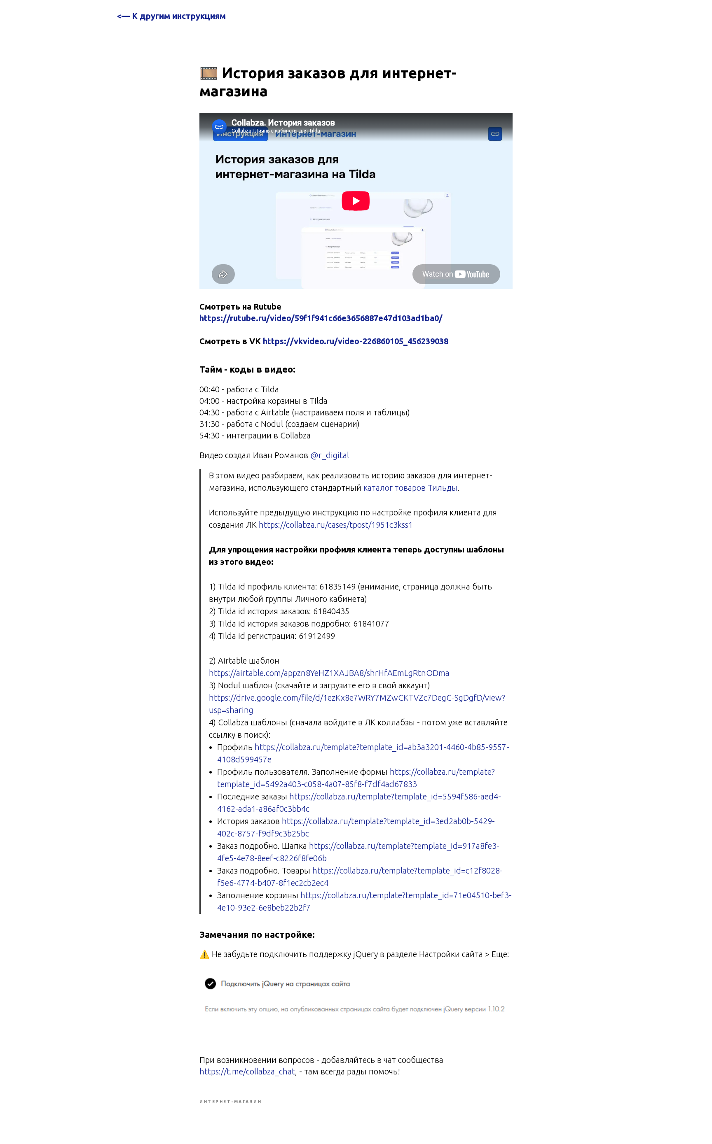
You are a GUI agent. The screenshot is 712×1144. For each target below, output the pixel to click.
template (340, 747)
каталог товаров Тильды (410, 487)
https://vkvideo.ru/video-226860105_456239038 (355, 341)
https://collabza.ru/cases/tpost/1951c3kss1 (336, 524)
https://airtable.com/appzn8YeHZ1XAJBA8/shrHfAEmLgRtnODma (329, 673)
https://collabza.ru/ (289, 747)
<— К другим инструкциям (171, 16)
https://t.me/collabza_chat (247, 1071)
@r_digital (328, 455)
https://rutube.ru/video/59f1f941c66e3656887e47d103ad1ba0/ (321, 318)
